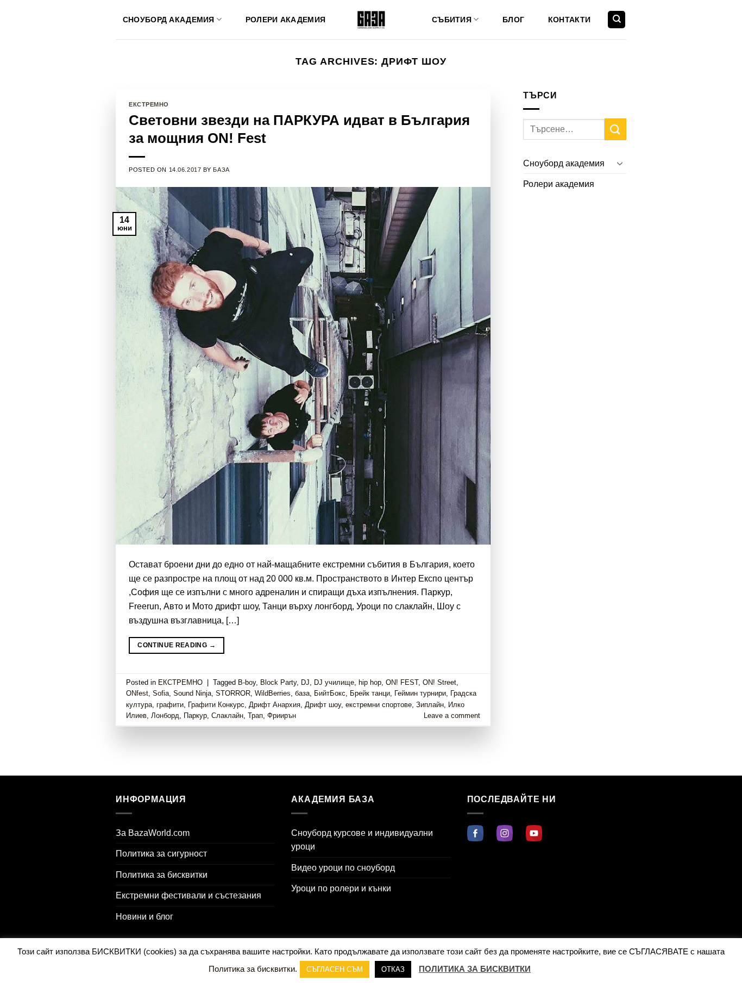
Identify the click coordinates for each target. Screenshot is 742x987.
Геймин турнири (420, 693)
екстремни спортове (378, 705)
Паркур (195, 715)
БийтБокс (329, 693)
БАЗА (221, 169)
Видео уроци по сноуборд (343, 867)
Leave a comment (452, 715)
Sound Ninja (192, 693)
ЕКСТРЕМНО (149, 104)
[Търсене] (616, 20)
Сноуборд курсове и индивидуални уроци (362, 840)
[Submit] (615, 129)
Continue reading (176, 645)
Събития (451, 19)
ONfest (137, 693)
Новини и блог (144, 916)
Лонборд (165, 715)
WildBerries (273, 693)
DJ (305, 682)
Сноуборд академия (169, 19)
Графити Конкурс (216, 705)
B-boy (247, 682)
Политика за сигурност (161, 853)
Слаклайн (227, 715)
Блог (513, 19)
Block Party (278, 682)
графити (170, 705)
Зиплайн (430, 705)
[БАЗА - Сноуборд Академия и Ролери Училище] (371, 19)
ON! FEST (402, 682)
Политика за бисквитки (161, 874)
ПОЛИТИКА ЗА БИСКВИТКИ (475, 968)
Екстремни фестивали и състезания (188, 895)
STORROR (233, 693)
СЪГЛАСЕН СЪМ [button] (334, 969)
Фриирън (281, 715)
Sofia (161, 693)
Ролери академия (285, 19)
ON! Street (439, 682)
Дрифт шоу (323, 705)
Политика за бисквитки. (253, 968)
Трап (255, 715)
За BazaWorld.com (153, 833)
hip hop (370, 682)
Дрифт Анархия (274, 705)
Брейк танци (370, 693)
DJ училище (334, 682)
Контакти (569, 19)
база (302, 693)
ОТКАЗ (393, 969)
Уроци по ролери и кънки (341, 888)
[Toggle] (619, 163)
